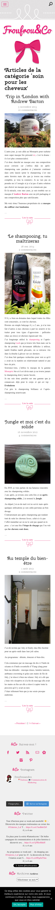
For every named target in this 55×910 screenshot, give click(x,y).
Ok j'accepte (19, 904)
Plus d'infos (36, 904)
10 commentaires (27, 110)
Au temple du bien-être (27, 560)
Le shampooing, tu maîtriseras (27, 238)
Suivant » (36, 723)
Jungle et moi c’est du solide (27, 424)
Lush (18, 342)
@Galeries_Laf (14, 827)
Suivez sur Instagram (38, 803)
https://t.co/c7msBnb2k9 (36, 827)
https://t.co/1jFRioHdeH (34, 842)
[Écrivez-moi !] (37, 752)
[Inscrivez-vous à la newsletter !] (44, 752)
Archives (34, 873)
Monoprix (9, 371)
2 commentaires (27, 249)
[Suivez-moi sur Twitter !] (18, 752)
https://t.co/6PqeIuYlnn (36, 857)
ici (34, 155)
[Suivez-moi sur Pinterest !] (31, 760)
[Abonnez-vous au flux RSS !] (27, 752)
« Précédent (20, 723)
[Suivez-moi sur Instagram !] (21, 760)
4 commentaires (28, 435)
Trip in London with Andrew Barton (27, 99)
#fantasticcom (33, 836)
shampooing (34, 339)
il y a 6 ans (27, 830)
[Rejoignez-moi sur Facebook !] (8, 752)
